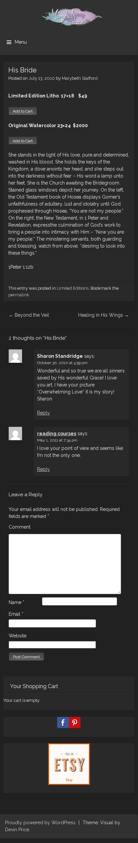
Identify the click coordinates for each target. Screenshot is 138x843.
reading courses (56, 433)
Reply (43, 412)
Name (16, 602)
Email (16, 614)
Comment (19, 527)
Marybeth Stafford (80, 78)
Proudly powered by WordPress (40, 822)
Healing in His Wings (103, 315)
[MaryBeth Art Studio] (69, 16)
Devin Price (17, 829)
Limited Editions (73, 288)
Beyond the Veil (29, 315)
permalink (18, 294)
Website (17, 635)
